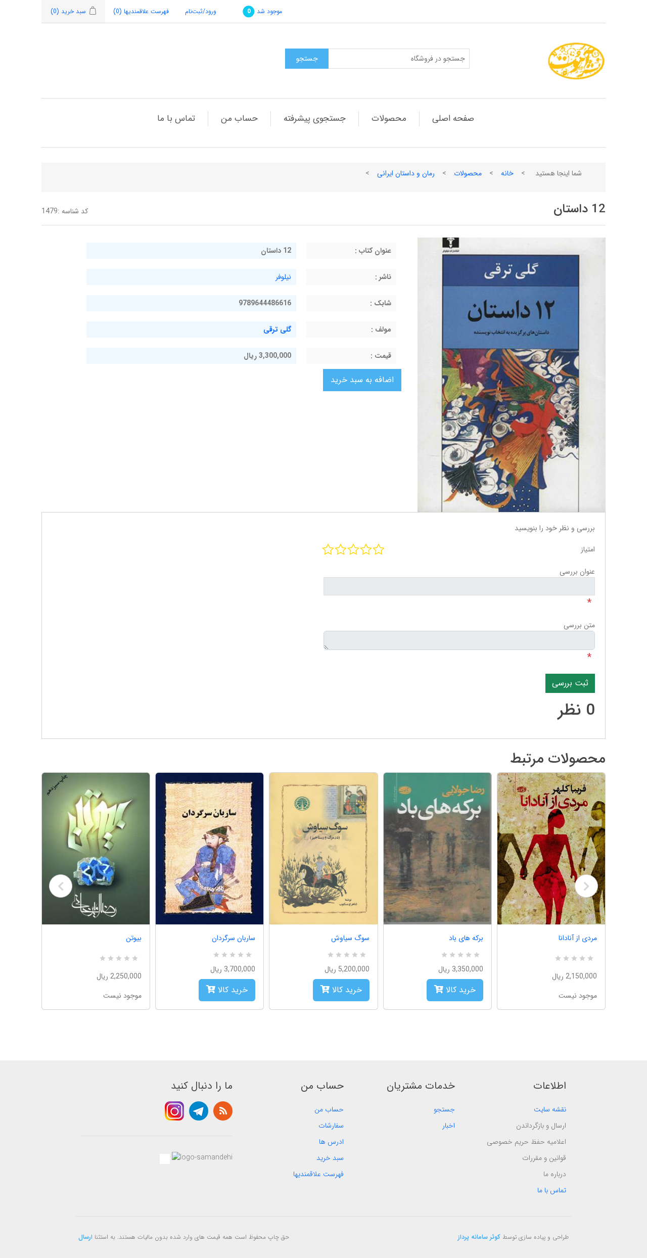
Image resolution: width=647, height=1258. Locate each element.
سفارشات (331, 1125)
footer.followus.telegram (198, 1111)
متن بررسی (579, 625)
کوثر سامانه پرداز (479, 1237)
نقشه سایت (550, 1109)
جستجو (444, 1109)
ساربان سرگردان (233, 938)
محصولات (389, 118)
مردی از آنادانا (578, 938)
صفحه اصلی (453, 118)
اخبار (448, 1125)
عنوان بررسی (577, 571)
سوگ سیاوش (350, 938)
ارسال (85, 1237)
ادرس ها (331, 1141)
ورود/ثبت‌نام (200, 11)
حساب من (239, 118)
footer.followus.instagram (174, 1111)
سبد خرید (330, 1157)
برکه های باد (466, 938)
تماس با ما (176, 118)
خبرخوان (223, 1111)
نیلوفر (283, 277)
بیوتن (134, 938)
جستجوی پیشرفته (315, 118)
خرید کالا (231, 990)
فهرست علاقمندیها (318, 1174)
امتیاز (588, 549)
